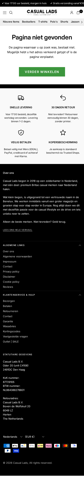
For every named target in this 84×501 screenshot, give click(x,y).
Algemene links (14, 245)
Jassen (75, 21)
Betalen (7, 306)
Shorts (64, 21)
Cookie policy (11, 281)
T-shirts (42, 21)
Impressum (9, 261)
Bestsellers (28, 21)
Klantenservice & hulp (19, 294)
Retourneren (10, 311)
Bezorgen (9, 300)
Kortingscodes (11, 331)
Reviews (8, 286)
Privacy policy (11, 271)
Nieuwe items (11, 21)
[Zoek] (11, 12)
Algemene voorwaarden (17, 256)
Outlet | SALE (11, 341)
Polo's (54, 21)
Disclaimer (9, 276)
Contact (7, 266)
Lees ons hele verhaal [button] (17, 230)
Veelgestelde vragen (15, 336)
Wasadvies (9, 326)
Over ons (8, 251)
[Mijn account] (72, 12)
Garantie (8, 321)
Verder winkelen (42, 72)
